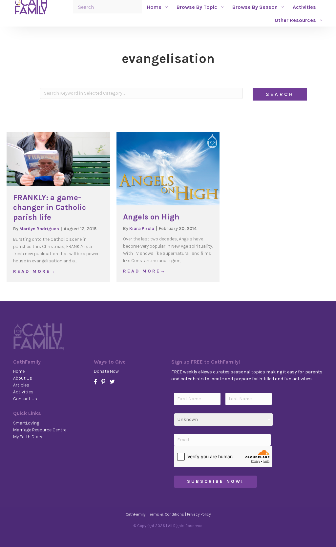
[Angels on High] (168, 168)
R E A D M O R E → (34, 271)
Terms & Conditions (166, 514)
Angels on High (151, 216)
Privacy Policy (199, 514)
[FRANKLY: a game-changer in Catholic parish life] (58, 158)
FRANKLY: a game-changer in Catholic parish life (49, 207)
